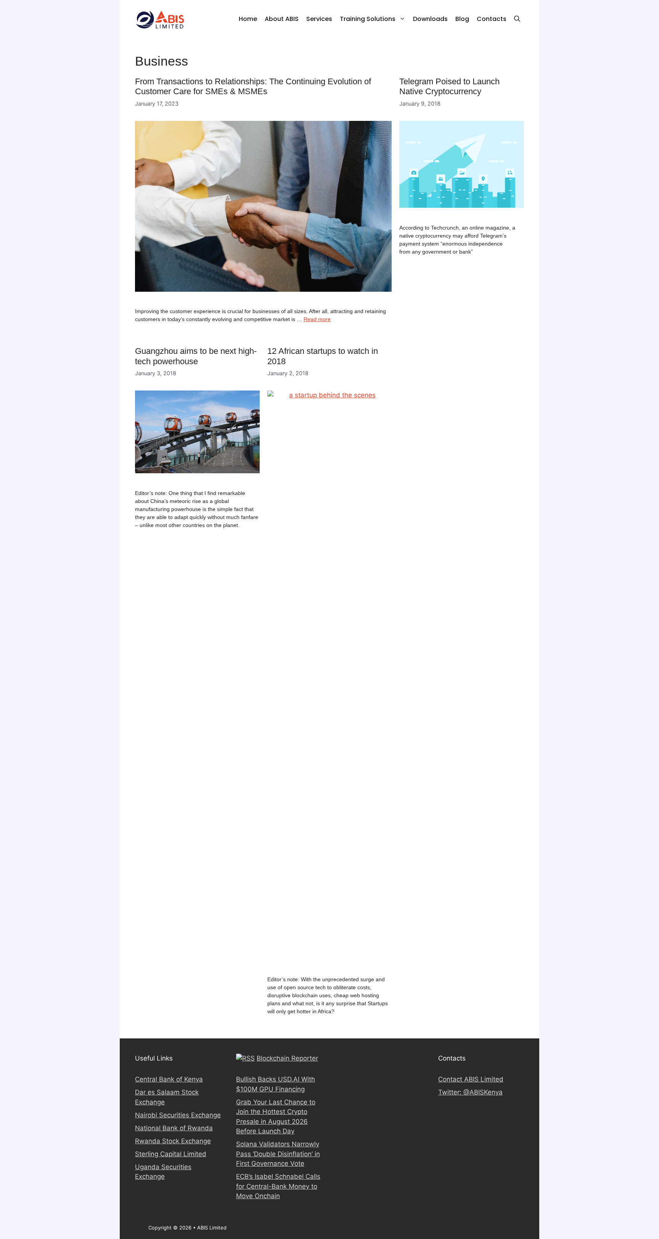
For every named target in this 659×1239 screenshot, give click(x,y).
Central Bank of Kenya (169, 1079)
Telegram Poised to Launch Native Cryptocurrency (449, 86)
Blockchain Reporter (287, 1058)
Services (319, 18)
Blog (462, 18)
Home (248, 18)
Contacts (491, 18)
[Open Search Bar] (517, 19)
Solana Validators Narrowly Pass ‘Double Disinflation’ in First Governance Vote (278, 1153)
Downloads (430, 18)
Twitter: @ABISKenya (470, 1092)
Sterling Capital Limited (170, 1154)
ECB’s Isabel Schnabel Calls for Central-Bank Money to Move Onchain (278, 1186)
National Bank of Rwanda (174, 1128)
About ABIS (282, 18)
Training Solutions (367, 18)
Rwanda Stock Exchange (173, 1141)
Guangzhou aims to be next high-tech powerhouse (196, 356)
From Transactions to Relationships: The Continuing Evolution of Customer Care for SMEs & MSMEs (253, 86)
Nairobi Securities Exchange (178, 1115)
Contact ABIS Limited (470, 1079)
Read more (317, 319)
